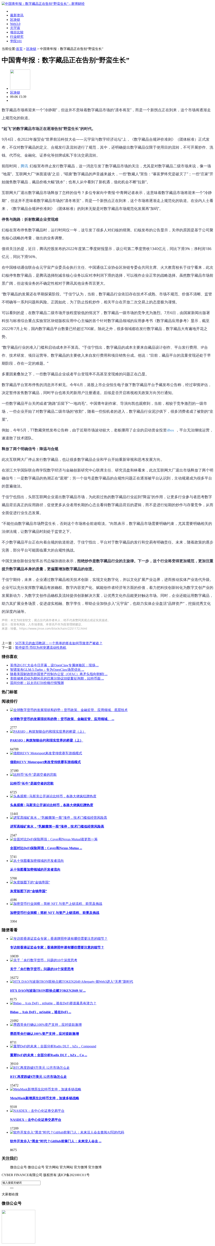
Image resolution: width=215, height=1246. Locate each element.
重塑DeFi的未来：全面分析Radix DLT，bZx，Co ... (48, 1055)
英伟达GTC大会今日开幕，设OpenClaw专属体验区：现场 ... (54, 665)
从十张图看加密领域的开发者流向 (35, 869)
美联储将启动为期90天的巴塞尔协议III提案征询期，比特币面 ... (57, 678)
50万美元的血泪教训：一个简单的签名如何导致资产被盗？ (58, 643)
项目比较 (17, 32)
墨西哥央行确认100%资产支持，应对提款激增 (44, 1033)
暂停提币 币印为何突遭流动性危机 (40, 647)
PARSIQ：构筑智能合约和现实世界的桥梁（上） (46, 740)
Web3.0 (15, 24)
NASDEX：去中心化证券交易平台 (35, 1120)
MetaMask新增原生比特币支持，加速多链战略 (44, 1098)
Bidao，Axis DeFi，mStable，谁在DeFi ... (40, 1012)
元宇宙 (15, 28)
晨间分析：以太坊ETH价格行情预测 (37, 683)
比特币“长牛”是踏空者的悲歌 (32, 783)
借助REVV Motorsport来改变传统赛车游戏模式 (45, 762)
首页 (19, 49)
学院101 (16, 41)
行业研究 (17, 36)
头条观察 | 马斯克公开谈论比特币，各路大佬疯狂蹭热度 (51, 805)
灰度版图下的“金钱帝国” (28, 891)
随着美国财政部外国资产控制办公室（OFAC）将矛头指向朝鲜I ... (59, 674)
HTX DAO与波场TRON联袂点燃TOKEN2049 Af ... (48, 990)
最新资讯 (17, 15)
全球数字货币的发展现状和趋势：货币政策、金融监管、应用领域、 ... (62, 719)
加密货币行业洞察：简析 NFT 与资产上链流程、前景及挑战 (54, 913)
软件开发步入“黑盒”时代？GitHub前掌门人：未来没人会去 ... (55, 1141)
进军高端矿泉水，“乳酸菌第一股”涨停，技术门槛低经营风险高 (57, 826)
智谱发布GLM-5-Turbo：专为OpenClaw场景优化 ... (47, 669)
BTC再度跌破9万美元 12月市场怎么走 (38, 1076)
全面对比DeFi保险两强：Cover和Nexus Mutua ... (46, 848)
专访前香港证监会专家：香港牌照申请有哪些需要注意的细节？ (57, 947)
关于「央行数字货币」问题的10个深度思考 (42, 969)
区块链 (15, 19)
